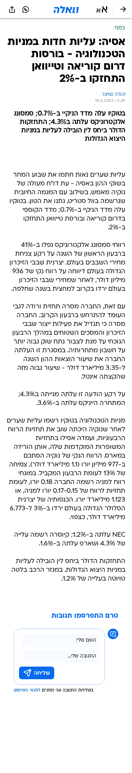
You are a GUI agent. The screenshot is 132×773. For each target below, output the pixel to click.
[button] (101, 9)
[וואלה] (66, 9)
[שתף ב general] (12, 9)
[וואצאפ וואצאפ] (25, 9)
